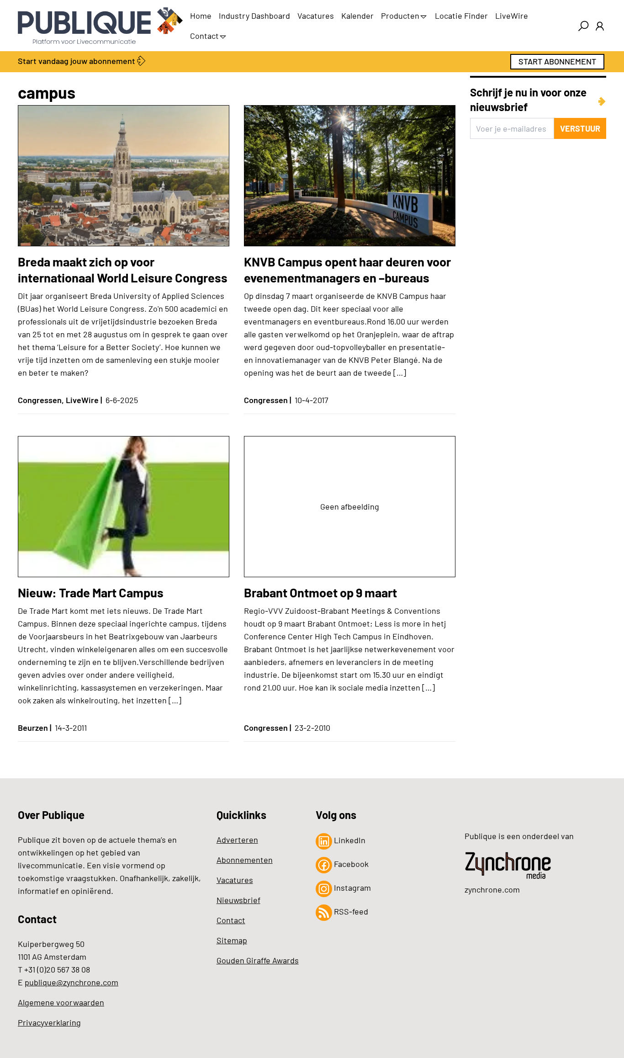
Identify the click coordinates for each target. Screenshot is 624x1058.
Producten (400, 16)
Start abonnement (557, 61)
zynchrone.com (492, 889)
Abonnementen (245, 860)
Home (201, 16)
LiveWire (511, 16)
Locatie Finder (461, 16)
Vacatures (315, 16)
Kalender (357, 16)
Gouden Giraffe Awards (258, 960)
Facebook (350, 864)
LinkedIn (348, 840)
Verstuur (580, 128)
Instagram (351, 888)
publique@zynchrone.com (71, 982)
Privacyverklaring (49, 1022)
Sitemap (232, 940)
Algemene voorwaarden (61, 1002)
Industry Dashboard (254, 16)
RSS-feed (350, 911)
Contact (204, 36)
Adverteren (237, 840)
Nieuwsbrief (238, 900)
